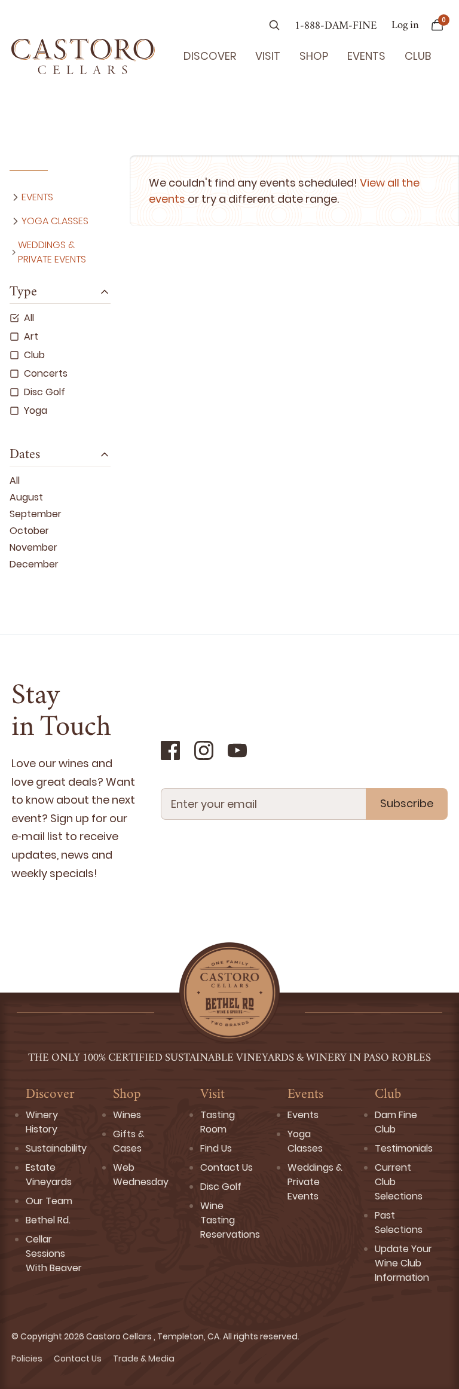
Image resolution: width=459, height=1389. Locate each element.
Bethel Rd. (48, 1220)
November (33, 547)
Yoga (35, 410)
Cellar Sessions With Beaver (54, 1253)
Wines (127, 1115)
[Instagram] (203, 750)
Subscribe (406, 803)
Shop (313, 55)
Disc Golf (44, 392)
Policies (27, 1358)
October (29, 531)
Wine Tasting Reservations (230, 1220)
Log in (405, 25)
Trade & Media (144, 1358)
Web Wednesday (141, 1175)
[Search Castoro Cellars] (274, 26)
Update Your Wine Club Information (403, 1263)
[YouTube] (237, 750)
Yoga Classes (55, 221)
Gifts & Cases (129, 1141)
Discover (209, 55)
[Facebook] (170, 750)
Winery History (42, 1122)
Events (366, 55)
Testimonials (404, 1148)
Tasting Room (217, 1122)
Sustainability (56, 1148)
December (34, 564)
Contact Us (226, 1167)
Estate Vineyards (49, 1175)
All (29, 318)
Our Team (49, 1201)
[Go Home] (83, 56)
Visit (267, 55)
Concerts (46, 373)
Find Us (216, 1148)
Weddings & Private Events (52, 252)
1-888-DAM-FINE (336, 26)
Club (418, 55)
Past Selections (399, 1222)
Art (31, 336)
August (26, 497)
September (36, 514)
